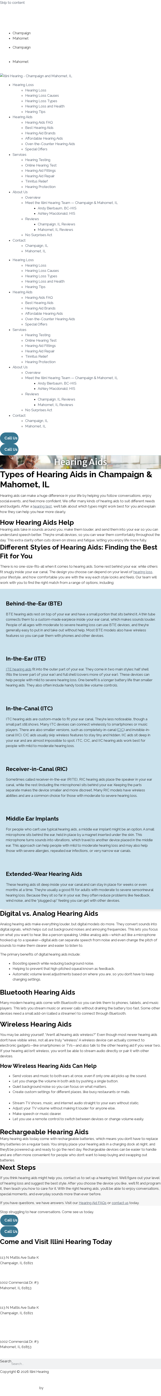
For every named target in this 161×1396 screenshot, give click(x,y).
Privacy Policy (11, 1377)
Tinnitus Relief (36, 181)
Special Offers (36, 149)
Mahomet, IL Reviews (55, 229)
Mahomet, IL (35, 251)
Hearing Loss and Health (45, 106)
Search (5, 1361)
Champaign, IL (36, 245)
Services (19, 154)
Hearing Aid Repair (40, 176)
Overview (33, 197)
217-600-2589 (40, 38)
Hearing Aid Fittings (40, 170)
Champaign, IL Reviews (56, 224)
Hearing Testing (37, 160)
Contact (19, 240)
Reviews (32, 219)
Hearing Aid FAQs (92, 1203)
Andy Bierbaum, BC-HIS (57, 208)
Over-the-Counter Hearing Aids (50, 144)
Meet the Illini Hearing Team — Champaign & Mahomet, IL (71, 203)
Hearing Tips (35, 112)
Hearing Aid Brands (40, 133)
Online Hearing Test (41, 165)
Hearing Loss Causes (42, 95)
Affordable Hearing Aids (44, 138)
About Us (20, 192)
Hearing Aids (22, 117)
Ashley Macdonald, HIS (56, 213)
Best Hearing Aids (39, 128)
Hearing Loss (23, 85)
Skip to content (12, 2)
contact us (120, 1203)
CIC (121, 730)
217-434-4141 (42, 33)
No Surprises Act (38, 235)
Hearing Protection (40, 187)
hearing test (42, 506)
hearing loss (142, 572)
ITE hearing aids (18, 669)
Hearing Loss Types (41, 101)
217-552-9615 (45, 52)
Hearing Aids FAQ (39, 122)
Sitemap (6, 1382)
